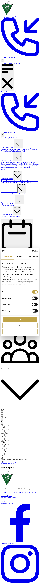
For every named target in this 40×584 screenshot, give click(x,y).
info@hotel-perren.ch (29, 492)
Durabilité (27, 149)
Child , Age (5, 425)
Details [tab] (19, 256)
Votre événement (24, 194)
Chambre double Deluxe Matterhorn (24, 162)
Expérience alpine (7, 214)
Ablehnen (20, 332)
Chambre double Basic (25, 164)
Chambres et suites (7, 160)
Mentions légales (6, 496)
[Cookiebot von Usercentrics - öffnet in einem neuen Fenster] (29, 251)
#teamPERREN (18, 149)
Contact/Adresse (11, 151)
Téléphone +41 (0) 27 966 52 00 (11, 492)
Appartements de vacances (9, 168)
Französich (16, 63)
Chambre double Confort (9, 164)
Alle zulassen (20, 320)
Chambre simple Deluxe (13, 166)
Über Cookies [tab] (33, 256)
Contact (9, 17)
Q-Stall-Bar (18, 182)
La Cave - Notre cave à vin (29, 181)
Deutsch (3, 63)
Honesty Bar (26, 182)
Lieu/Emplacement (7, 149)
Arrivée (14, 17)
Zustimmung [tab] (7, 256)
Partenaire (34, 149)
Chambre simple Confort (29, 166)
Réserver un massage (7, 205)
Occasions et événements (9, 192)
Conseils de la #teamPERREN (11, 216)
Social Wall (21, 151)
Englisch (9, 63)
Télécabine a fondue (7, 182)
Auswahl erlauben (20, 326)
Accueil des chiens (24, 168)
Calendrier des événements (10, 194)
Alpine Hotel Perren (7, 147)
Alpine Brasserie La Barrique (10, 181)
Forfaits (3, 169)
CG (2, 499)
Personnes (4, 369)
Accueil (3, 17)
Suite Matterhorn (6, 162)
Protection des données (8, 497)
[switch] (35, 298)
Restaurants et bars (7, 179)
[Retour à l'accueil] (7, 15)
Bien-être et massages (8, 203)
